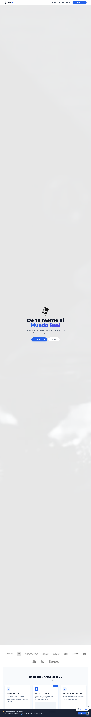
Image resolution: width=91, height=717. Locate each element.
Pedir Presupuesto (79, 2)
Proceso (68, 2)
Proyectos (61, 2)
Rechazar (73, 713)
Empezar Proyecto (40, 339)
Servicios (53, 2)
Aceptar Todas (83, 713)
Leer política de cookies (20, 714)
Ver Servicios (53, 339)
